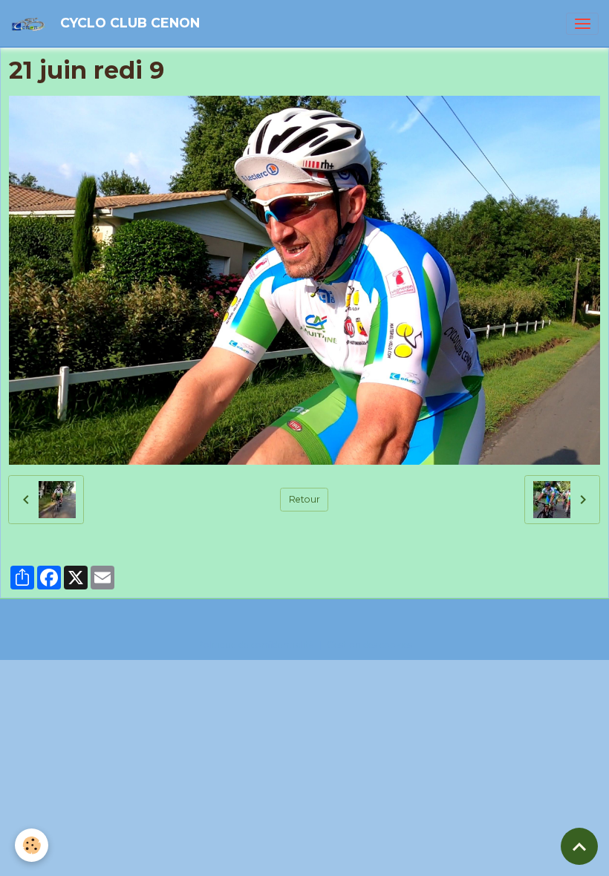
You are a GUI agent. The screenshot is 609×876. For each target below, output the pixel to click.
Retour (304, 499)
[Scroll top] (579, 846)
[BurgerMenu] (582, 24)
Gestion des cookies (369, 644)
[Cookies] (31, 845)
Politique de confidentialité (255, 644)
